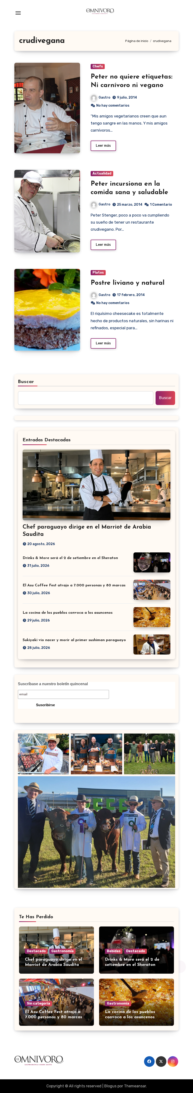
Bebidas (114, 951)
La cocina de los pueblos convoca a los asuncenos (68, 613)
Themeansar (135, 1086)
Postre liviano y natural (128, 283)
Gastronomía (62, 951)
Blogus (110, 1086)
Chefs (97, 66)
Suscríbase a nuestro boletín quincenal (53, 684)
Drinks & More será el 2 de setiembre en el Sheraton (70, 558)
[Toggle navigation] (18, 13)
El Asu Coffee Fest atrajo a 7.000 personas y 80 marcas (74, 585)
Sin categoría (38, 1003)
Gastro (104, 98)
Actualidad (101, 173)
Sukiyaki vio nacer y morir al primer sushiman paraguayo (74, 640)
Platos (98, 273)
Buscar (26, 382)
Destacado (36, 951)
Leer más (103, 146)
